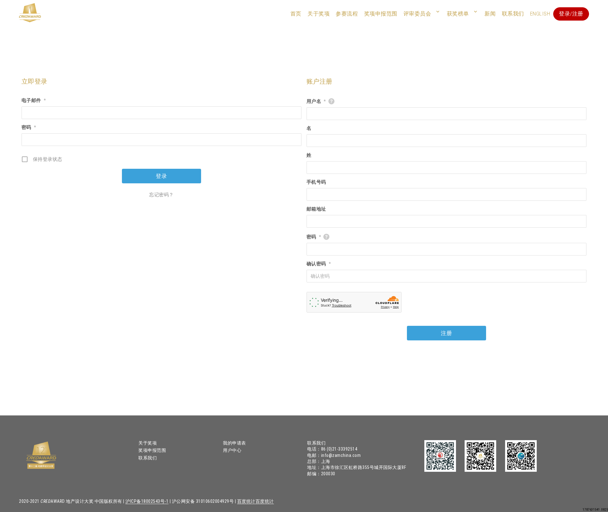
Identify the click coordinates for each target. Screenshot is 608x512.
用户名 (316, 101)
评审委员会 (417, 13)
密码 (29, 127)
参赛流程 (347, 13)
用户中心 (232, 450)
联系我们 (513, 13)
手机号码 (316, 182)
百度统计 (246, 501)
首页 (295, 13)
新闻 (490, 13)
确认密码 (319, 264)
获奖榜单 (458, 13)
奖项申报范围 (380, 13)
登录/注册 (571, 13)
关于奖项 (318, 13)
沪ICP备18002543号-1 (146, 501)
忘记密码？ (161, 195)
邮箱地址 (316, 209)
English (540, 13)
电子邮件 (34, 100)
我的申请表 (234, 443)
